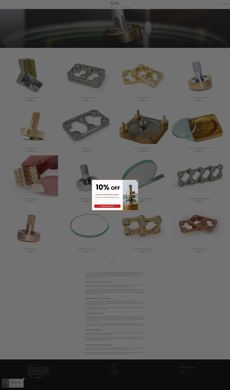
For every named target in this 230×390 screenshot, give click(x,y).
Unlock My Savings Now (107, 206)
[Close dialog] (137, 181)
